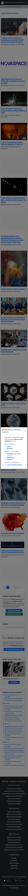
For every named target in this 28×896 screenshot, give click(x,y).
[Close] (25, 431)
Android (9, 448)
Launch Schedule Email (14, 465)
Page (15, 454)
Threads (9, 459)
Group (9, 455)
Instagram (10, 457)
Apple (9, 446)
